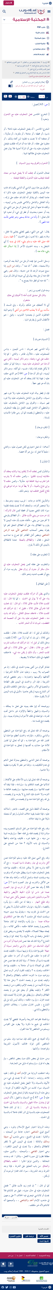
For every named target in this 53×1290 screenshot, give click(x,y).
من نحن (10, 1255)
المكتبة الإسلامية (29, 19)
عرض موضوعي (39, 49)
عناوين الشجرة (15, 1236)
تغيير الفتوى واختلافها (13, 62)
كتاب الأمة (40, 33)
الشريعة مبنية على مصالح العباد (41, 66)
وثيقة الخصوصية (44, 1255)
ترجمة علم (30, 1236)
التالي (7, 1218)
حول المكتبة (40, 38)
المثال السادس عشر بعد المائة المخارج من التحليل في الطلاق (32, 73)
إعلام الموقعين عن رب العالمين (31, 62)
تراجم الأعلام (39, 54)
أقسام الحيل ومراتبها (23, 66)
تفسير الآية (44, 1236)
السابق (14, 1218)
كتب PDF (41, 27)
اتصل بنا (19, 1255)
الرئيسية (45, 62)
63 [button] (24, 97)
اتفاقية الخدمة (30, 1255)
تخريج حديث (44, 1241)
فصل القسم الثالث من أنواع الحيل (40, 69)
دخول (7, 3)
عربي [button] (45, 3)
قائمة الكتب (40, 44)
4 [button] (43, 96)
